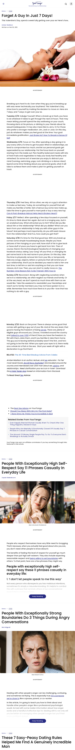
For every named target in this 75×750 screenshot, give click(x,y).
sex (46, 360)
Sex (21, 375)
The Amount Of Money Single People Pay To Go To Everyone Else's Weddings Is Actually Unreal (38, 435)
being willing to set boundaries (44, 558)
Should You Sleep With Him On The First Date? (31, 411)
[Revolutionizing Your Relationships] (37, 3)
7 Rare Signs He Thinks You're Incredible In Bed (31, 413)
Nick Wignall (6, 627)
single (43, 330)
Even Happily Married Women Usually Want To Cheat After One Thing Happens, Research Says (37, 424)
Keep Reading (37, 596)
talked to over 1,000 (20, 335)
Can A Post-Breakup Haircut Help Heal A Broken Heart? (32, 213)
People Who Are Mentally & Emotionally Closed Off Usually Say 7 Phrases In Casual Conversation (37, 430)
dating (56, 365)
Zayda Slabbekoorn (9, 478)
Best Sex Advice (21, 408)
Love (10, 11)
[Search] (65, 4)
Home (4, 11)
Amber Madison (7, 25)
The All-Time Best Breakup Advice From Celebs (36, 355)
